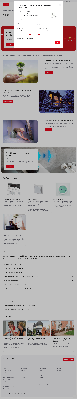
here (30, 34)
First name (19, 19)
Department (19, 28)
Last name (41, 19)
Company (41, 23)
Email (18, 23)
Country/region (42, 28)
